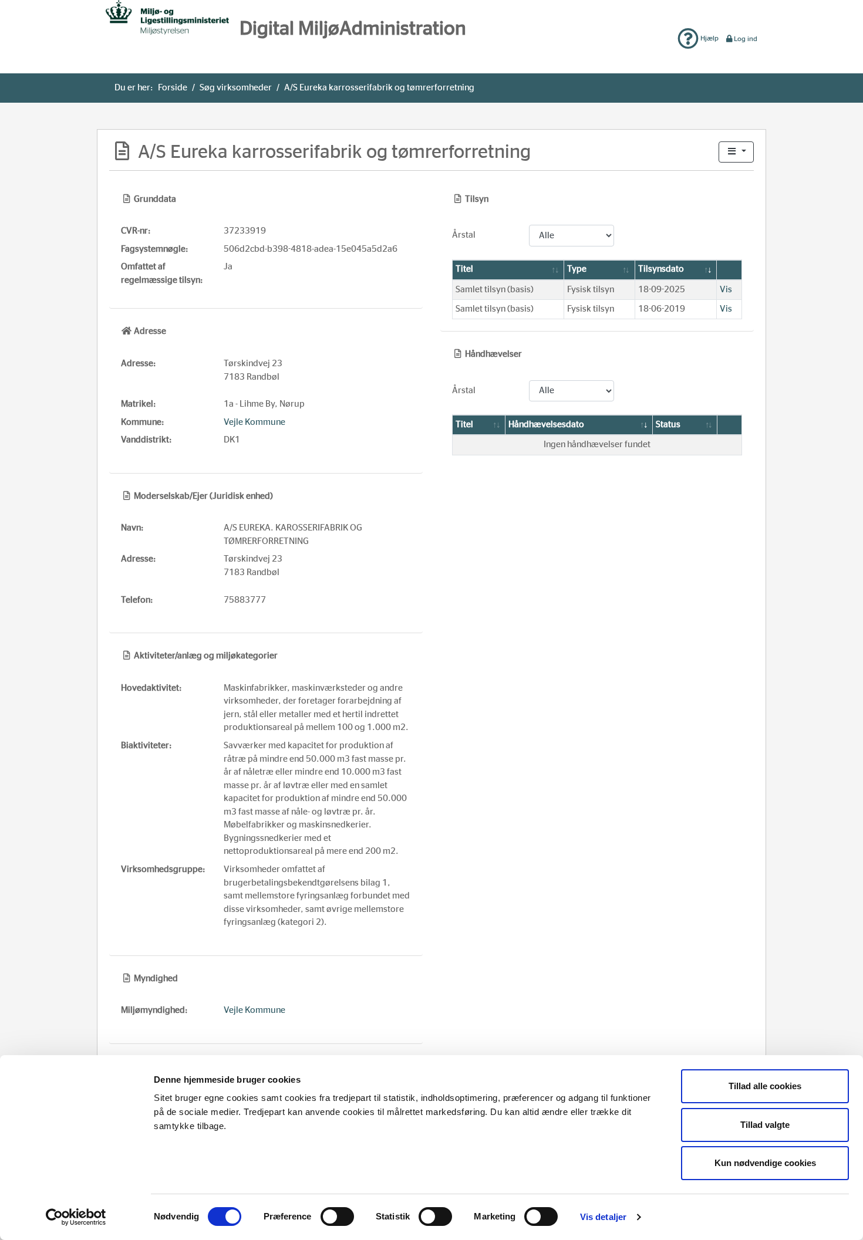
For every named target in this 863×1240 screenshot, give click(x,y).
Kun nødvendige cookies (765, 1163)
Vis (726, 289)
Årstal (464, 235)
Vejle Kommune (254, 422)
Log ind (745, 38)
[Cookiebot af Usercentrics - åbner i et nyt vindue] (76, 1217)
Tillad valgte (765, 1125)
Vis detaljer (603, 1217)
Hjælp (709, 38)
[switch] (337, 1216)
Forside (172, 87)
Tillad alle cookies (765, 1086)
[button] (736, 152)
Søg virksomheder (236, 87)
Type (576, 269)
